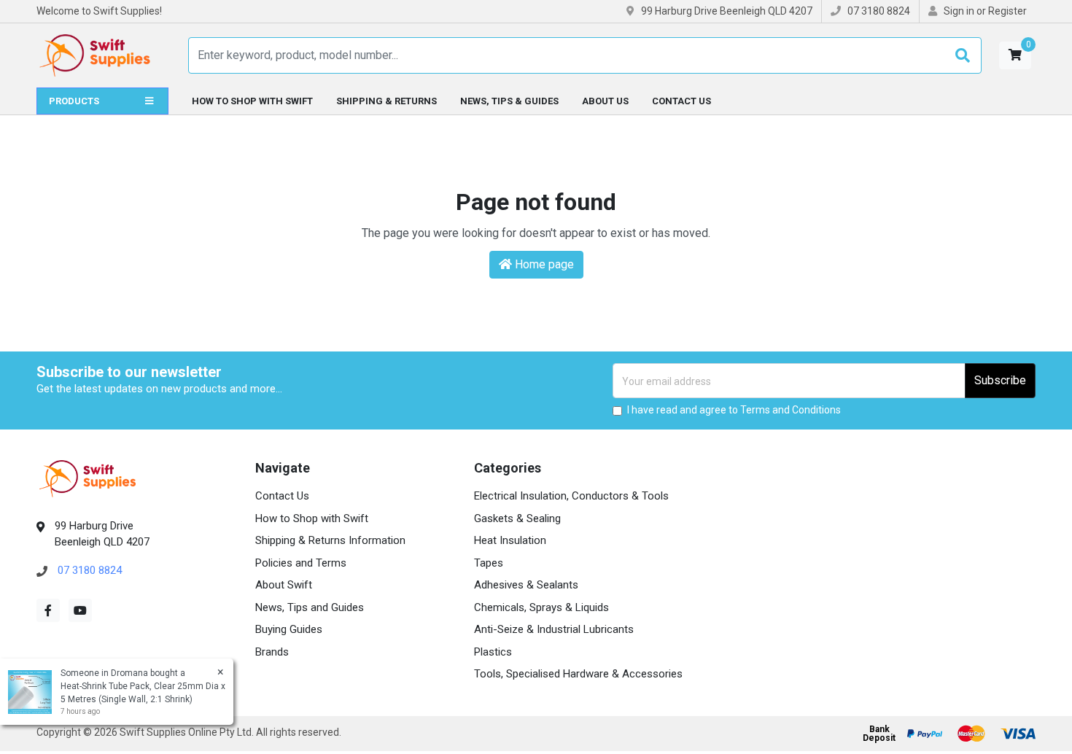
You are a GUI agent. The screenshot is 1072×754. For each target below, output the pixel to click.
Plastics (493, 651)
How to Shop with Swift (252, 101)
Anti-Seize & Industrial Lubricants (554, 629)
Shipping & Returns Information (330, 540)
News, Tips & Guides (509, 101)
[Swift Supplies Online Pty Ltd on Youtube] (80, 610)
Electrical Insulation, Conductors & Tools (571, 495)
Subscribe (1000, 380)
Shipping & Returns (386, 101)
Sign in (959, 11)
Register (1007, 11)
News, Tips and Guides (309, 607)
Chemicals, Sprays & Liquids (541, 607)
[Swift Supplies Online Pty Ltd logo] (94, 55)
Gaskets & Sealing (517, 518)
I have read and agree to (734, 410)
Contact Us (681, 101)
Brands (272, 651)
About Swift (283, 584)
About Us (605, 101)
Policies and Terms (300, 563)
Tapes (488, 563)
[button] (1015, 55)
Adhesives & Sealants (526, 584)
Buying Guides (288, 629)
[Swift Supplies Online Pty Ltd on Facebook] (48, 610)
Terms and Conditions (790, 410)
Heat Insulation (510, 540)
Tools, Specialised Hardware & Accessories (578, 673)
